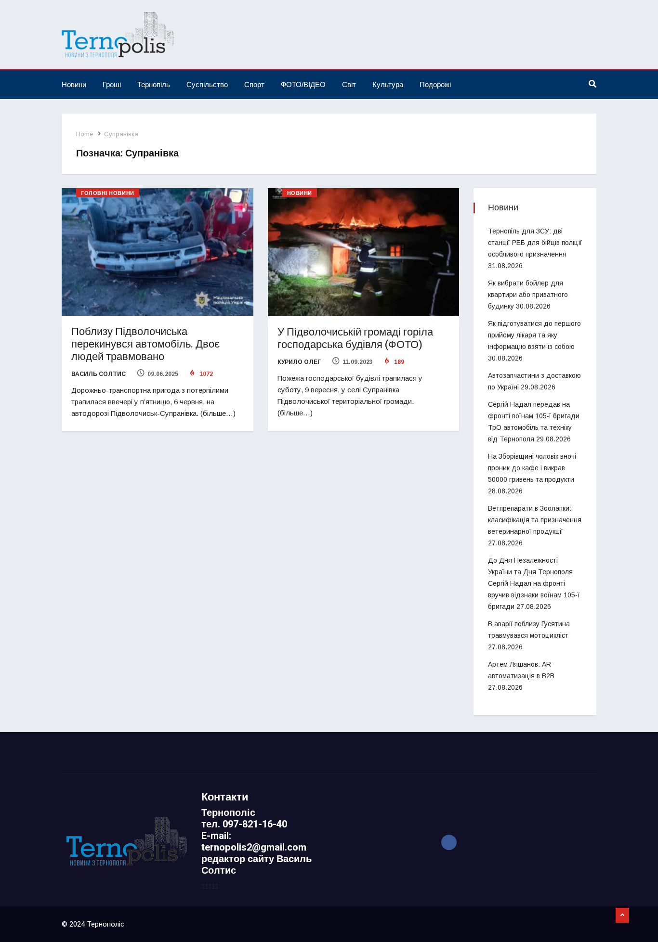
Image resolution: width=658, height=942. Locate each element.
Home (84, 134)
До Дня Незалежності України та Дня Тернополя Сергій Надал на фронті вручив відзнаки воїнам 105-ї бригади (533, 583)
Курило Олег (299, 362)
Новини (74, 84)
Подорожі (435, 84)
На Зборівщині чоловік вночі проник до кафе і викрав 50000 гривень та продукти (532, 467)
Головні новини (107, 193)
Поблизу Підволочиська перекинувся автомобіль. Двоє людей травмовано (145, 344)
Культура (387, 84)
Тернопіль (153, 84)
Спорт (254, 84)
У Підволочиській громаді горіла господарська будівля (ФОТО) (355, 338)
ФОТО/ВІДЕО (303, 84)
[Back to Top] (622, 915)
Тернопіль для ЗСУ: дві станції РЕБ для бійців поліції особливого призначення (535, 242)
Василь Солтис (98, 374)
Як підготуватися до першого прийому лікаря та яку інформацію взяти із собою (534, 335)
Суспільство (207, 84)
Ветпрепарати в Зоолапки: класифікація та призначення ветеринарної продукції (534, 519)
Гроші (112, 84)
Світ (349, 84)
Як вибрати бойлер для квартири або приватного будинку (528, 294)
